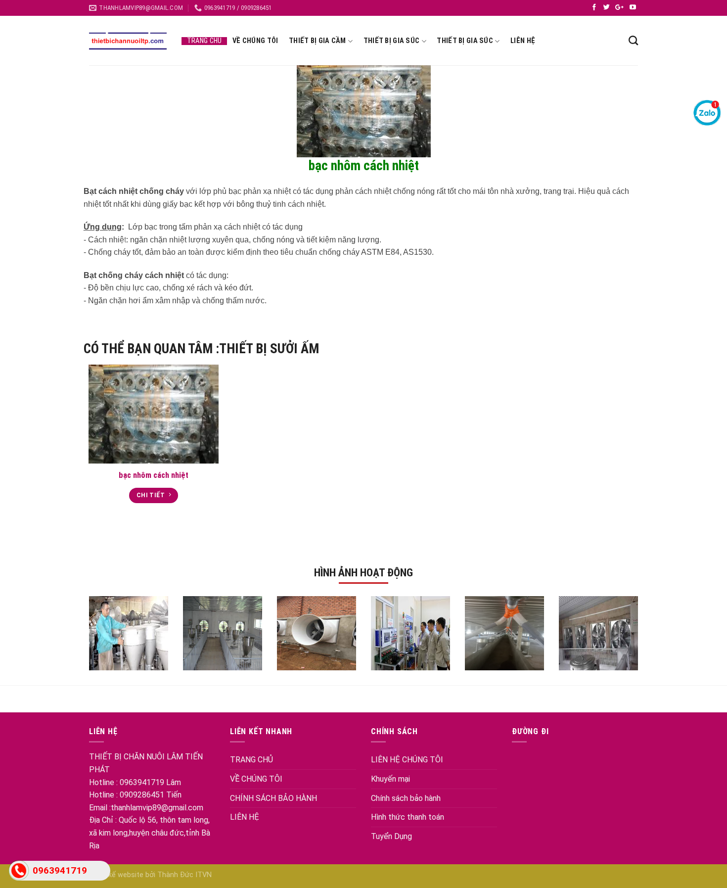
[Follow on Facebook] (595, 7)
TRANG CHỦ (251, 759)
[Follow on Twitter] (607, 7)
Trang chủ (204, 41)
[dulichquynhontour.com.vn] (128, 41)
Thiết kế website (117, 875)
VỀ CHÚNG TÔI (256, 779)
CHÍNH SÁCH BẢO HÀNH (273, 798)
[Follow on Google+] (620, 7)
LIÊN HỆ (244, 817)
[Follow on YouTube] (633, 7)
